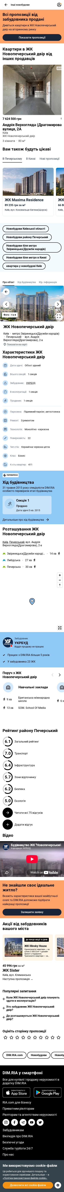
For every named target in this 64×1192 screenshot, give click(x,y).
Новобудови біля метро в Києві (26, 257)
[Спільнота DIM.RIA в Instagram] (6, 1122)
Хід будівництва (26, 282)
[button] (6, 4)
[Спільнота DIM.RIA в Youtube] (31, 1122)
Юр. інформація (48, 282)
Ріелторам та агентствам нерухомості (30, 1114)
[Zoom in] (59, 575)
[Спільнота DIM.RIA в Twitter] (40, 1122)
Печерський (13, 336)
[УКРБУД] (8, 642)
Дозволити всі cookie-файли (28, 1185)
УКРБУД (30, 383)
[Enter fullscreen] (59, 627)
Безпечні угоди (13, 1142)
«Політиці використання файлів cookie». (25, 1178)
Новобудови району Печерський (27, 237)
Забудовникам (13, 1130)
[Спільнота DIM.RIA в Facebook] (14, 1122)
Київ (6, 333)
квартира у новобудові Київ (24, 266)
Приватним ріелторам (18, 1108)
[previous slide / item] (6, 304)
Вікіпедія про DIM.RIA (18, 1136)
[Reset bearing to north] (59, 585)
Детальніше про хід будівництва (23, 519)
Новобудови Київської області (25, 228)
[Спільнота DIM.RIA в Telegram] (23, 1122)
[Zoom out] (59, 580)
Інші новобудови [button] (20, 4)
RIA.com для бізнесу (17, 1102)
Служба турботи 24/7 (18, 1148)
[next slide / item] (57, 304)
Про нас (8, 1154)
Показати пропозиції (32, 37)
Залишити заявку (32, 912)
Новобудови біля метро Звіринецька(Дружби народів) (26, 247)
